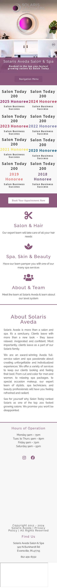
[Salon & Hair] (28, 215)
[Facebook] (33, 458)
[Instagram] (24, 458)
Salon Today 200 (14, 99)
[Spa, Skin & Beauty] (28, 246)
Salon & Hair (28, 225)
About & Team (28, 287)
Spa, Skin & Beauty (28, 256)
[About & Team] (28, 277)
